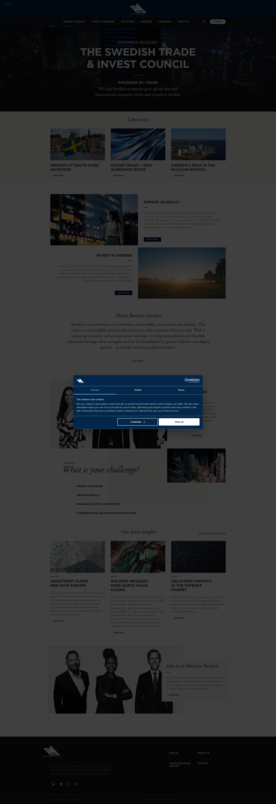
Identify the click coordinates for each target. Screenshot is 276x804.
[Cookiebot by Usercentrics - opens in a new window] (187, 380)
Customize (136, 422)
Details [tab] (138, 390)
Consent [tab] (95, 390)
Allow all (179, 422)
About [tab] (181, 390)
